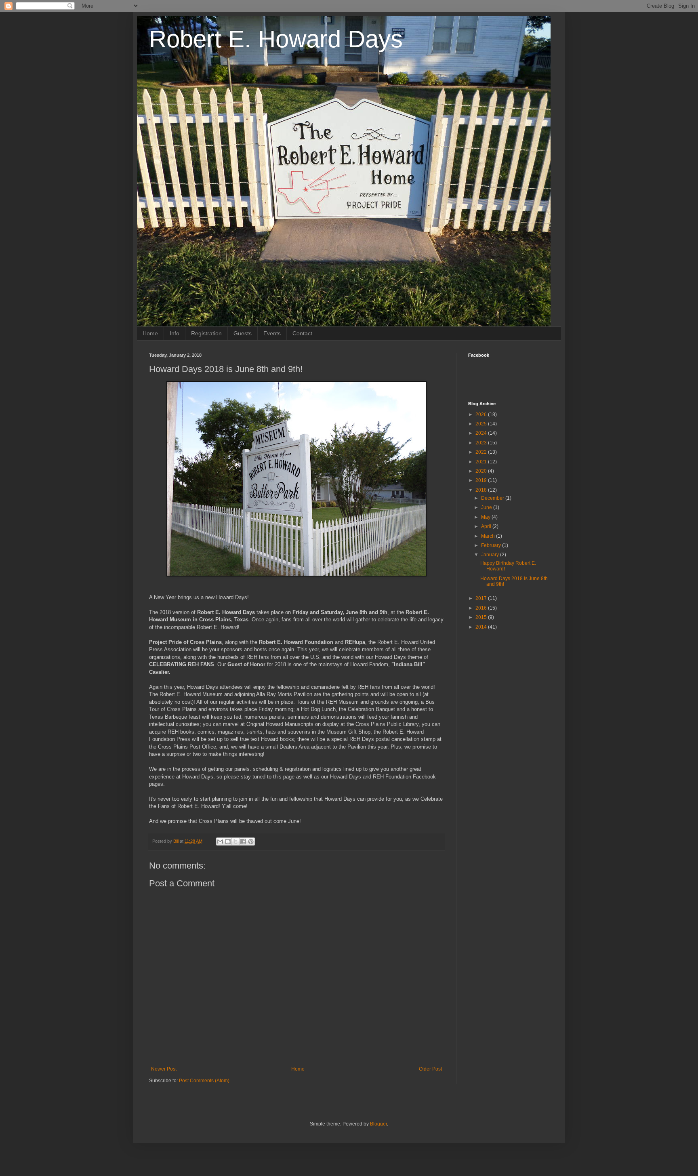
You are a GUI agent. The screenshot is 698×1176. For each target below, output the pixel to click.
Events (272, 333)
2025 (481, 424)
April (486, 526)
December (493, 498)
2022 (481, 452)
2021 (481, 462)
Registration (206, 333)
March (488, 536)
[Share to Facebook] (243, 841)
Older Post (430, 1069)
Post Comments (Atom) (204, 1080)
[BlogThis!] (228, 841)
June (487, 507)
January (490, 554)
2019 (481, 480)
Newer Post (164, 1069)
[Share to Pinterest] (251, 841)
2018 (481, 490)
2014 (481, 627)
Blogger (378, 1124)
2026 (481, 414)
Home (150, 333)
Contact (302, 333)
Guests (242, 333)
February (491, 545)
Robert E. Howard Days (276, 39)
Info (174, 333)
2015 (481, 617)
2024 (481, 433)
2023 (481, 443)
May (486, 517)
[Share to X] (235, 841)
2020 (481, 471)
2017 (481, 598)
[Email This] (220, 841)
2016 (481, 608)
